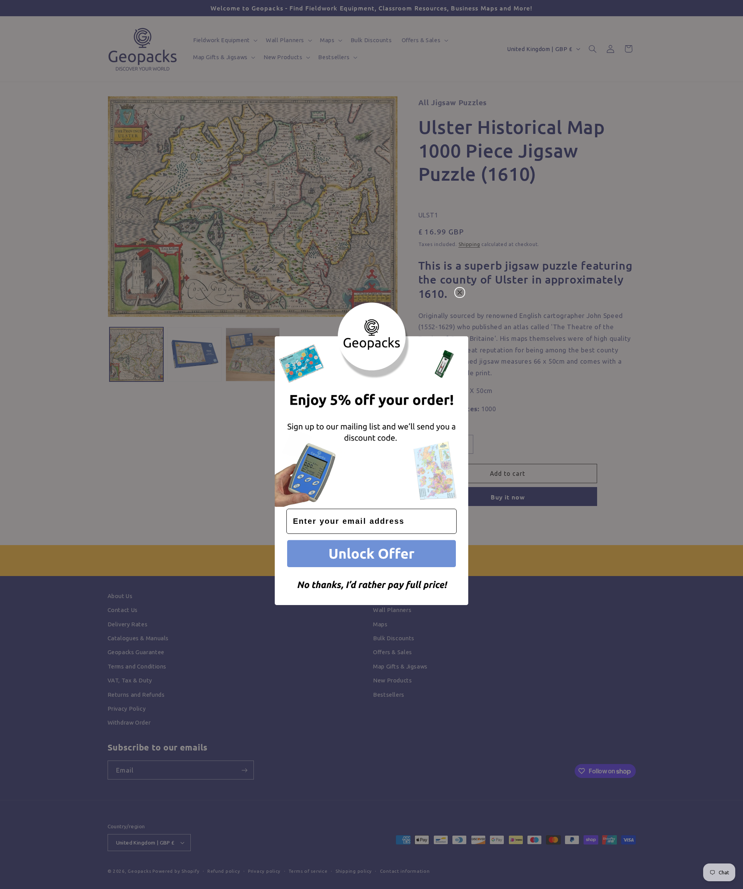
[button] (371, 555)
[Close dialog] (459, 292)
